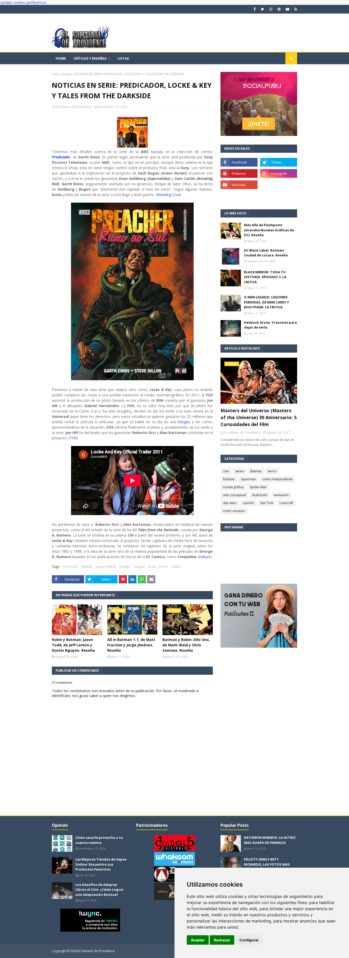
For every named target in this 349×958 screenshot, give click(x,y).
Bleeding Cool (168, 194)
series (151, 566)
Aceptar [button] (198, 940)
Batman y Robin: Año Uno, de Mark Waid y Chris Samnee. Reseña (186, 645)
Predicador (61, 157)
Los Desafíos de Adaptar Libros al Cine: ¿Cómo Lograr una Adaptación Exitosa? (99, 889)
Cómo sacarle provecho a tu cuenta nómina (99, 840)
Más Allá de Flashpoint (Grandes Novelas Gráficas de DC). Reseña (269, 230)
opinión (248, 503)
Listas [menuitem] (123, 58)
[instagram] (271, 9)
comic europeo (234, 511)
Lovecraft (286, 503)
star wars (229, 503)
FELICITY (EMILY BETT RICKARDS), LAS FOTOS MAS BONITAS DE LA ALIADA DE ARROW (267, 867)
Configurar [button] (249, 940)
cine (226, 471)
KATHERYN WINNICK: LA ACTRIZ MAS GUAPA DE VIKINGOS (270, 840)
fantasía (86, 566)
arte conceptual (234, 495)
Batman (256, 471)
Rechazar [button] (222, 940)
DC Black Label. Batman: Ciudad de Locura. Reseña (266, 253)
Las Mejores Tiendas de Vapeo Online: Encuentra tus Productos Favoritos (101, 864)
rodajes (138, 566)
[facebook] (254, 9)
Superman (248, 479)
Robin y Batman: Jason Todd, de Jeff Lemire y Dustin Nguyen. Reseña (73, 645)
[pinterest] (279, 9)
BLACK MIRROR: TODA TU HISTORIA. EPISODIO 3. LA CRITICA (265, 277)
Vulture (205, 556)
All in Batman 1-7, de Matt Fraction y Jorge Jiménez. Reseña (131, 645)
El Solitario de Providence (73, 107)
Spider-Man (258, 487)
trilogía (183, 421)
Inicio (56, 74)
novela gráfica (106, 566)
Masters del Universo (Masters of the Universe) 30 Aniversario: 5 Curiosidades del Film (258, 417)
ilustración (259, 495)
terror (163, 566)
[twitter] (262, 9)
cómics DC (70, 566)
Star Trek (266, 503)
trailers (67, 74)
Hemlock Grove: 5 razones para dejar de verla (270, 325)
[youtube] (287, 9)
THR (73, 438)
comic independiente (277, 479)
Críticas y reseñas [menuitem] (90, 58)
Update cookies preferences (23, 2)
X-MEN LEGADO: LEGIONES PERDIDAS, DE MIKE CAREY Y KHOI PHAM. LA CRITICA (266, 302)
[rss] (295, 9)
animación (281, 495)
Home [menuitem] (61, 58)
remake (124, 566)
